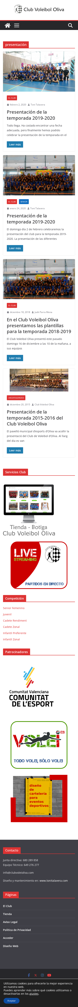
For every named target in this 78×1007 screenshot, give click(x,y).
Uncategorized (16, 397)
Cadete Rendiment (15, 620)
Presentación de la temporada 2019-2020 (31, 115)
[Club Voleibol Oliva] (7, 25)
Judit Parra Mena (43, 312)
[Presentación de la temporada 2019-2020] (39, 71)
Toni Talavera (38, 104)
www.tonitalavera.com (54, 880)
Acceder (8, 938)
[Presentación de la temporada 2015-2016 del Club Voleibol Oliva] (39, 380)
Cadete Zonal (11, 627)
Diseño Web (10, 946)
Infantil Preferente (14, 633)
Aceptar (11, 1000)
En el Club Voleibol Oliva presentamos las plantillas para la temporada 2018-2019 (39, 325)
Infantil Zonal (11, 639)
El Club (12, 98)
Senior (23, 201)
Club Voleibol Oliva (44, 404)
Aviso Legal (10, 922)
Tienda (7, 914)
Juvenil (7, 614)
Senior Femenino (13, 608)
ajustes (33, 993)
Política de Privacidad (17, 930)
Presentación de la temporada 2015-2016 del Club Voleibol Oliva (35, 418)
